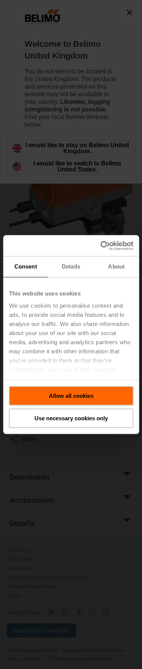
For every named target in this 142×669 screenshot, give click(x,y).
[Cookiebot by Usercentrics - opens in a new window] (101, 246)
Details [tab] (71, 266)
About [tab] (116, 266)
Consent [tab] (25, 266)
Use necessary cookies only (71, 418)
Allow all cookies (71, 396)
